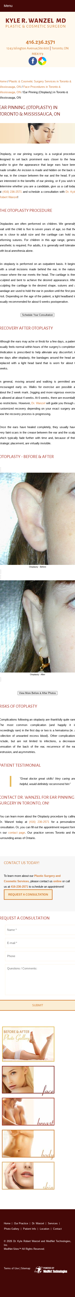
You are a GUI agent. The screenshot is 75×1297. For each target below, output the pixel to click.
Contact (57, 1228)
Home (7, 1223)
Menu (8, 6)
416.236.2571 (40, 42)
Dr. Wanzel (38, 403)
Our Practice (21, 1223)
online (57, 881)
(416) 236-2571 (12, 191)
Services (53, 1223)
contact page (16, 832)
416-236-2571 (19, 886)
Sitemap (25, 1268)
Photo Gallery (11, 1228)
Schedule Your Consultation (37, 314)
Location (44, 1228)
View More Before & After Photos (37, 693)
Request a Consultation (28, 894)
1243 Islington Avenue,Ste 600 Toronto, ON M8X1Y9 (38, 51)
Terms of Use (11, 1268)
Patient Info (29, 1228)
